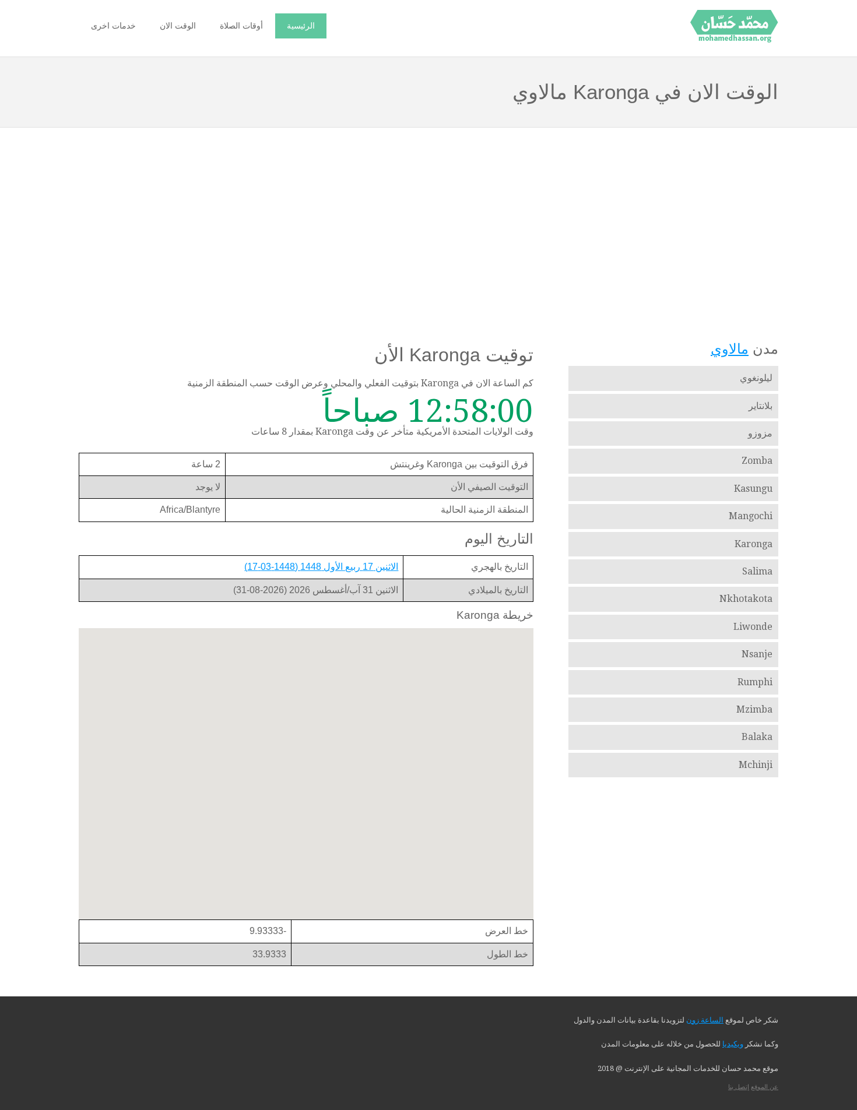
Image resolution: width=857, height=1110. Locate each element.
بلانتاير (760, 405)
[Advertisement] (428, 222)
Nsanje (757, 654)
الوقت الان (178, 25)
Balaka (757, 736)
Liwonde (752, 626)
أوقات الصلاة (241, 25)
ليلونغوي (756, 377)
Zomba (757, 460)
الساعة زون (704, 1020)
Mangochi (750, 515)
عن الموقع (764, 1087)
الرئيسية (301, 25)
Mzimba (754, 709)
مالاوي (730, 349)
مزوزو (760, 433)
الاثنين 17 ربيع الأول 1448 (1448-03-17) (321, 567)
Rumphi (754, 682)
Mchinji (755, 764)
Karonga (753, 543)
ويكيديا (732, 1043)
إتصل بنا (738, 1087)
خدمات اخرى (113, 25)
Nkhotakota (745, 598)
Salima (757, 571)
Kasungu (753, 488)
